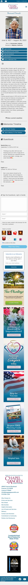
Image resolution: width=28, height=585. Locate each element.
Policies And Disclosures (8, 518)
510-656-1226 (5, 494)
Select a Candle (6, 229)
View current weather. (14, 118)
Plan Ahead (4, 502)
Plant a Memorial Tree (10, 59)
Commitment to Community (9, 516)
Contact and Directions (7, 513)
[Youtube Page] (6, 1)
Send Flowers (7, 56)
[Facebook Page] (2, 1)
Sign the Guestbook (9, 54)
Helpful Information (6, 507)
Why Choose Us (5, 498)
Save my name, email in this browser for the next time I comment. (14, 223)
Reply (2, 161)
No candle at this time (9, 243)
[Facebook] (20, 579)
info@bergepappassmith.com (10, 492)
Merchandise (5, 505)
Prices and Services (7, 500)
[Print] (2, 63)
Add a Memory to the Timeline (11, 51)
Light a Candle (7, 49)
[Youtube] (25, 579)
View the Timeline (10, 129)
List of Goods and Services (8, 509)
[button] (26, 7)
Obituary (3, 511)
